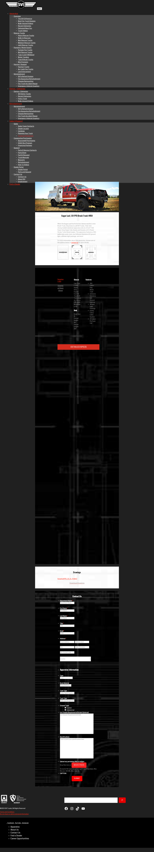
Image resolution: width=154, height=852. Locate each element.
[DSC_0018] (91, 456)
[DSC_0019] (91, 507)
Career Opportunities (19, 838)
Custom (69, 708)
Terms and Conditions (7, 812)
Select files (79, 765)
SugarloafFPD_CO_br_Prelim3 (67, 579)
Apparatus (15, 826)
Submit (77, 778)
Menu (39, 9)
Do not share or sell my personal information (14, 814)
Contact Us (15, 832)
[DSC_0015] (91, 406)
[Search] (122, 800)
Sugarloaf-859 (60, 280)
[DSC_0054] (91, 558)
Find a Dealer (16, 835)
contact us (74, 243)
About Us (14, 829)
